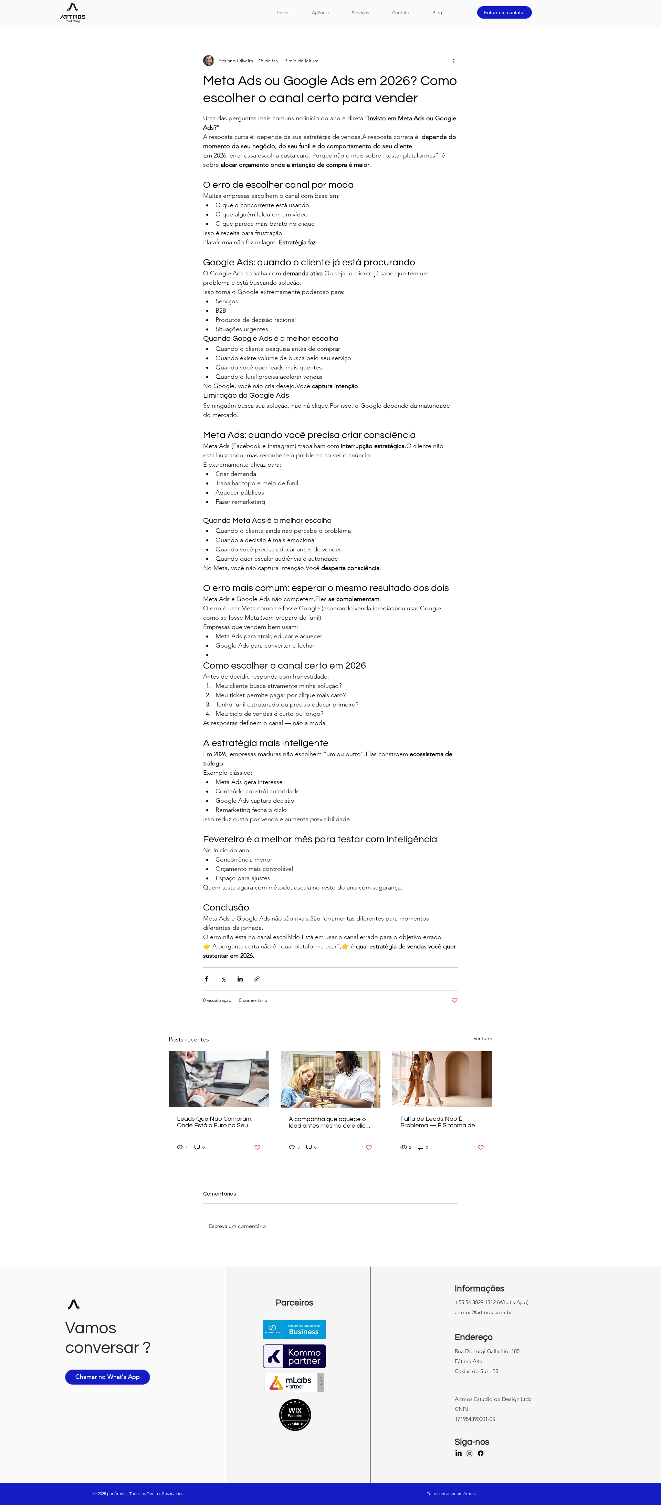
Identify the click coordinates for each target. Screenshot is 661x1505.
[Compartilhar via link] (257, 979)
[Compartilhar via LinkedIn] (240, 979)
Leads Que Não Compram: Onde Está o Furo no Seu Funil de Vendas (214, 1122)
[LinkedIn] (458, 1453)
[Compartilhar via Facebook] (206, 979)
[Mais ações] (454, 61)
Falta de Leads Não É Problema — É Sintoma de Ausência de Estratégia (437, 1122)
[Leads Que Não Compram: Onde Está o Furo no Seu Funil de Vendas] (219, 1079)
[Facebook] (480, 1453)
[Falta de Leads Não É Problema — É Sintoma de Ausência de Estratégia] (442, 1079)
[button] (367, 12)
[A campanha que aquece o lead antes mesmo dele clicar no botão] (331, 1079)
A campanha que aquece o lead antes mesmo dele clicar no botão (330, 1122)
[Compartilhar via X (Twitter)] (223, 979)
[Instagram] (469, 1453)
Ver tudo (483, 1038)
